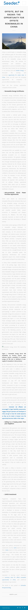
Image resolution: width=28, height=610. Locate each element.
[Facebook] (22, 608)
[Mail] (25, 608)
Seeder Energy (20, 70)
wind (15, 548)
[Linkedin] (20, 608)
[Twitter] (18, 608)
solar (7, 550)
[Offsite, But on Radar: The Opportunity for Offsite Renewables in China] (14, 41)
